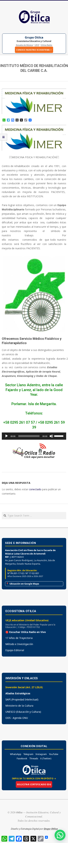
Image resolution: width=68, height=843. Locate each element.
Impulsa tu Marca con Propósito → (34, 778)
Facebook (22, 758)
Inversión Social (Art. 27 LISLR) (24, 687)
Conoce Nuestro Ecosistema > (34, 49)
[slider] (59, 435)
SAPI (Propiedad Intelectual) (21, 699)
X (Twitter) (45, 758)
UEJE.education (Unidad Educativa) (27, 620)
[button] (60, 835)
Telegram (28, 754)
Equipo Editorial (14, 650)
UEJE (37, 45)
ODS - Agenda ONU (16, 718)
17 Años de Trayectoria (19, 638)
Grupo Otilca (34, 37)
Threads (33, 758)
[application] (34, 436)
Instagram (41, 754)
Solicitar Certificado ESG (34, 784)
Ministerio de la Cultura (19, 705)
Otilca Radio (46, 45)
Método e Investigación (19, 644)
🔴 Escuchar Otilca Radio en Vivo (25, 632)
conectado (35, 489)
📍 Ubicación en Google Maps (22, 583)
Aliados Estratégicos (17, 693)
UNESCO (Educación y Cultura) (23, 711)
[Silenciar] (51, 436)
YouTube (53, 754)
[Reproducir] (6, 436)
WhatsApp (15, 754)
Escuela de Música (24, 45)
